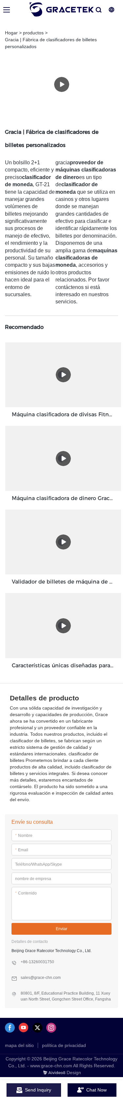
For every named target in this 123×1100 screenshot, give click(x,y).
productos (33, 32)
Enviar (61, 929)
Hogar (11, 32)
